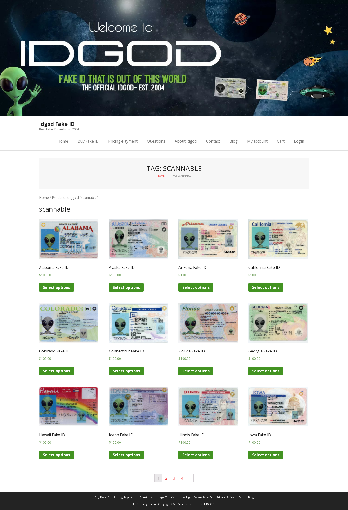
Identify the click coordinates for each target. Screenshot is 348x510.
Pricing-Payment (123, 141)
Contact (213, 141)
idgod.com (150, 504)
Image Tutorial (166, 497)
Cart (281, 141)
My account (257, 141)
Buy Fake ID (88, 141)
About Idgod (186, 141)
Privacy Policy (225, 497)
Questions (156, 141)
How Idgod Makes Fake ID (196, 497)
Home (63, 141)
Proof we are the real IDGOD (196, 504)
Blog (233, 141)
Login (299, 141)
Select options (56, 287)
